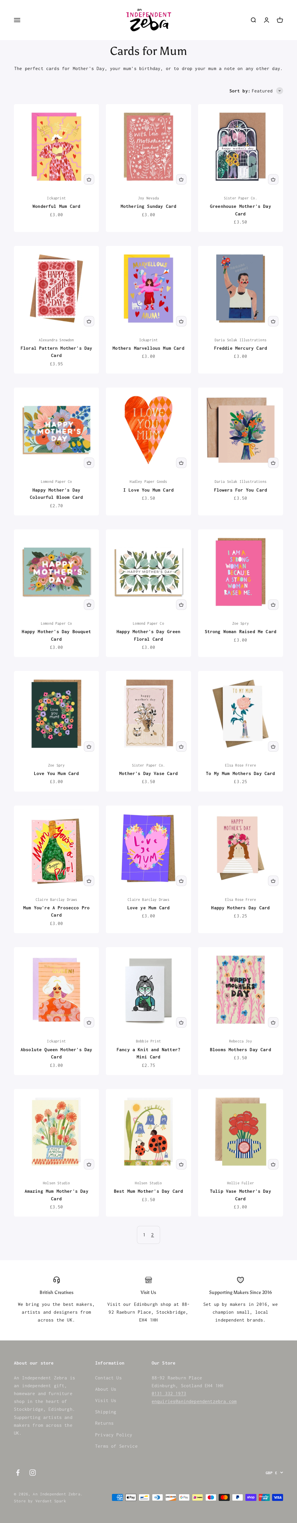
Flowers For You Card (240, 489)
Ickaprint (56, 198)
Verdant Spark (50, 1501)
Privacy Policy (113, 1434)
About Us (105, 1389)
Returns (104, 1423)
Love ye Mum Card (148, 907)
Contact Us (108, 1377)
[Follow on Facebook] (18, 1472)
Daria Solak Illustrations (241, 340)
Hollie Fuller (240, 1183)
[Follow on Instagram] (33, 1472)
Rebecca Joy (240, 1041)
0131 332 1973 (169, 1393)
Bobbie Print (148, 1041)
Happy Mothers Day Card (240, 907)
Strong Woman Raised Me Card (241, 631)
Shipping (105, 1411)
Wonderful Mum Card (56, 206)
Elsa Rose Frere (240, 765)
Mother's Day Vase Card (148, 773)
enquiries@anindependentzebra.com (194, 1401)
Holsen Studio (56, 1183)
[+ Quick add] (89, 179)
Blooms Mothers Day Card (240, 1049)
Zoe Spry (240, 623)
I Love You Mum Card (148, 489)
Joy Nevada (148, 198)
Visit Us (105, 1400)
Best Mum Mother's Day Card (148, 1191)
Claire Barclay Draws (56, 899)
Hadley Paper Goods (148, 481)
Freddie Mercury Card (240, 348)
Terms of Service (116, 1446)
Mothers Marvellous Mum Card (148, 348)
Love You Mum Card (56, 773)
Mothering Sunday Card (149, 206)
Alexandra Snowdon (56, 340)
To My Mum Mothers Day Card (240, 773)
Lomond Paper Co (56, 481)
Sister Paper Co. (240, 198)
